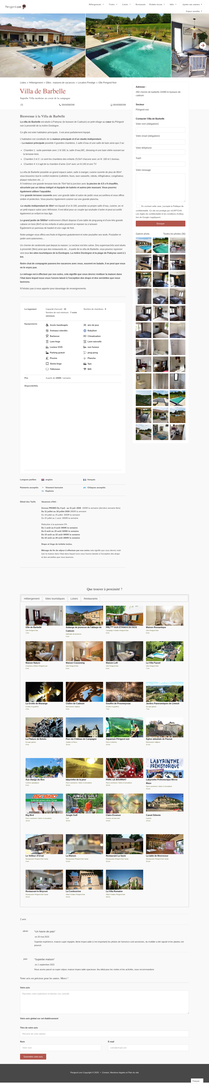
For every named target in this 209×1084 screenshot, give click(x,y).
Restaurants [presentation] (91, 598)
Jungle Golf (71, 815)
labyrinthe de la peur (76, 779)
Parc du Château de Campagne (81, 739)
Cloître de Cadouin (75, 703)
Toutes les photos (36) (174, 234)
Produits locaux (155, 4)
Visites (112, 4)
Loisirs (125, 4)
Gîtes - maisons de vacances (60, 82)
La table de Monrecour (157, 856)
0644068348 (68, 105)
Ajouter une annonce (191, 4)
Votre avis (25, 987)
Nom (22, 1041)
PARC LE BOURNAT (116, 779)
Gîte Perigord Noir (107, 82)
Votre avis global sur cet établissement (39, 1018)
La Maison (71, 856)
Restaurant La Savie (116, 856)
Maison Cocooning (75, 663)
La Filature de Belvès (36, 739)
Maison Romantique (156, 627)
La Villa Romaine (114, 891)
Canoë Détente (153, 815)
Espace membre (193, 11)
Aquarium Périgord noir (118, 739)
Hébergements (95, 4)
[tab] (31, 599)
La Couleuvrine (73, 891)
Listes (23, 82)
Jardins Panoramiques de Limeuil (162, 703)
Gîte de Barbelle (34, 627)
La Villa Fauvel (153, 663)
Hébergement (36, 82)
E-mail (111, 1041)
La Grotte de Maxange (36, 703)
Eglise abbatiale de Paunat (159, 739)
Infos (172, 4)
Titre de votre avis (29, 1027)
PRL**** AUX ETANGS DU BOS (121, 627)
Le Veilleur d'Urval (35, 856)
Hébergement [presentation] (32, 598)
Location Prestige (86, 82)
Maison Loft (112, 663)
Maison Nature (33, 663)
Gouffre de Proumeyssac (118, 703)
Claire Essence (113, 815)
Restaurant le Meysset (37, 891)
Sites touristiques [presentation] (55, 598)
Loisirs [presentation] (74, 598)
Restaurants (141, 4)
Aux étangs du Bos (35, 779)
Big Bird (30, 815)
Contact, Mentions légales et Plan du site (120, 1072)
